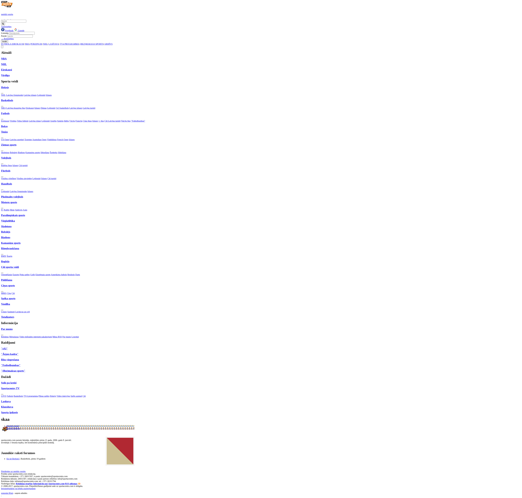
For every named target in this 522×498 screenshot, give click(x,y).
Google (20, 30)
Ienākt (4, 41)
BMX (3, 256)
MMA (3, 293)
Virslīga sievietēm (24, 178)
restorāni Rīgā (7, 493)
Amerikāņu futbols (59, 274)
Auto (25, 210)
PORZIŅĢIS (36, 44)
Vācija (72, 121)
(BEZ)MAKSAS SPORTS (91, 44)
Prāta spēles (25, 274)
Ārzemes (28, 139)
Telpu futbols (22, 121)
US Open (5, 139)
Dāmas (44, 108)
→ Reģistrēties (7, 39)
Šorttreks (53, 152)
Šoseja (9, 256)
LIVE (3, 396)
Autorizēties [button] (6, 26)
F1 (2, 210)
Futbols (10, 396)
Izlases (49, 95)
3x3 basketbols (62, 108)
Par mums (66, 337)
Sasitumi (11, 312)
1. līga (101, 121)
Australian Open (39, 139)
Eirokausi (30, 108)
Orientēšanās (6, 274)
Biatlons (21, 152)
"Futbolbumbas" (138, 121)
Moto (12, 210)
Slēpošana (45, 152)
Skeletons (5, 152)
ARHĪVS (108, 44)
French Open (62, 139)
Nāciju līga (125, 121)
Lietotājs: (5, 33)
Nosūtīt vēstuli (13, 426)
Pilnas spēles (43, 396)
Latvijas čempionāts (14, 95)
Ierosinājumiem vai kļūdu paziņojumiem (18, 488)
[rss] (79, 483)
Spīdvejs (18, 210)
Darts (77, 274)
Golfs (32, 274)
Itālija (66, 121)
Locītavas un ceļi (22, 312)
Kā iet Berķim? (13, 459)
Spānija (60, 121)
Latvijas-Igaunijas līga (15, 108)
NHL (45, 44)
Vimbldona (52, 139)
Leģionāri (41, 95)
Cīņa (9, 293)
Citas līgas (87, 121)
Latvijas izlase (35, 121)
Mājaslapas (14, 337)
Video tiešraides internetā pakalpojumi (35, 337)
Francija (78, 121)
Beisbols (71, 274)
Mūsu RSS (57, 337)
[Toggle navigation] (2, 46)
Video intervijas (63, 396)
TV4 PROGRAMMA (69, 44)
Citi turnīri (23, 165)
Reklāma (5, 337)
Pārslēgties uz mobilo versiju (13, 471)
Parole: (4, 36)
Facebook (8, 30)
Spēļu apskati (76, 396)
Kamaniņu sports (32, 152)
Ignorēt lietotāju (13, 428)
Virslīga (13, 121)
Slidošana (62, 152)
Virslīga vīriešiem (8, 178)
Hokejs (53, 396)
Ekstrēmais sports (42, 274)
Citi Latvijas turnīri (112, 121)
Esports (16, 274)
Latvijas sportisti (17, 139)
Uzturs (4, 312)
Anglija (53, 121)
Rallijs (6, 210)
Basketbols (18, 396)
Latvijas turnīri (89, 108)
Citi (13, 293)
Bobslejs (13, 152)
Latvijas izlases (30, 95)
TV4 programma (31, 396)
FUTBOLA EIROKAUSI (12, 44)
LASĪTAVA (54, 44)
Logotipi (75, 337)
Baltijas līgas (6, 165)
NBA (27, 44)
